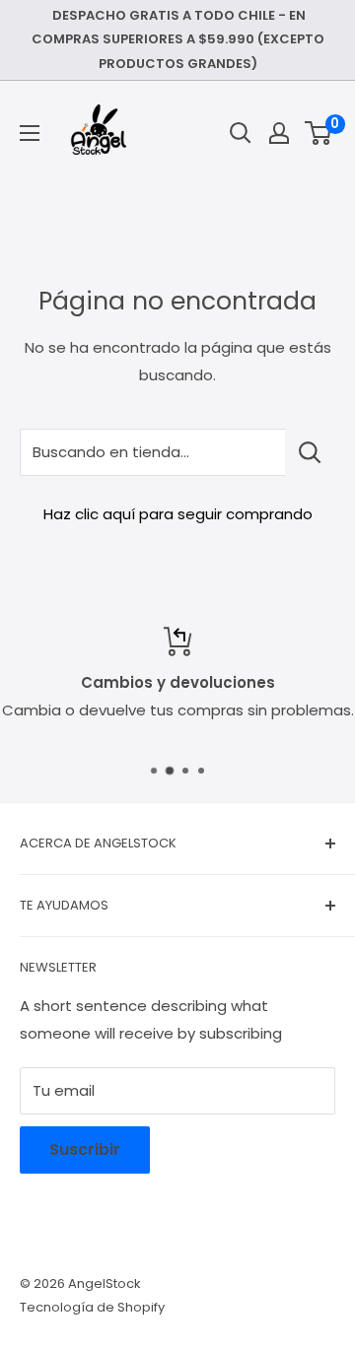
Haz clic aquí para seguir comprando (178, 514)
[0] (319, 133)
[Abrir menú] (29, 133)
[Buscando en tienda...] (310, 452)
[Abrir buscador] (240, 133)
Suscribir (84, 1149)
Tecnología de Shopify (92, 1307)
